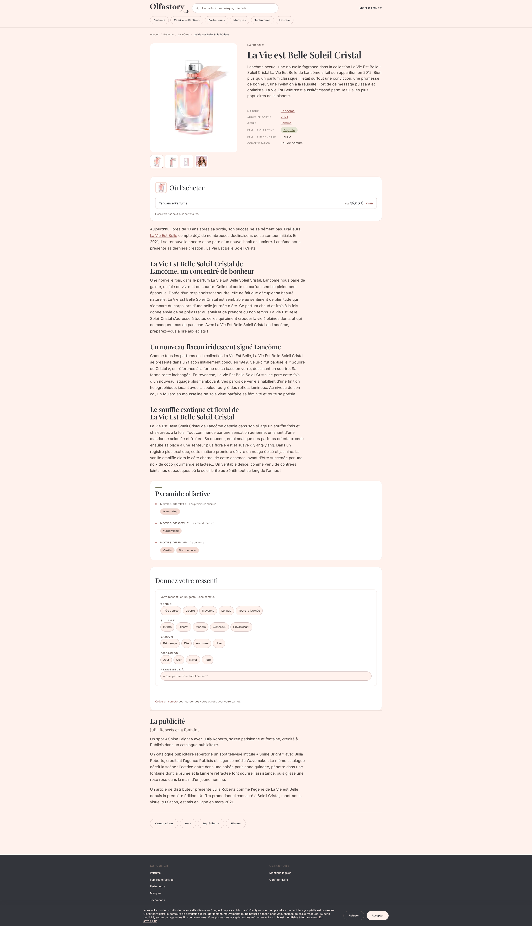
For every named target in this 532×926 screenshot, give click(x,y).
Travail (193, 659)
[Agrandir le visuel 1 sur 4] (193, 97)
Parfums (159, 20)
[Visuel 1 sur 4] (156, 161)
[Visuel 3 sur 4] (186, 161)
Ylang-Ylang (171, 530)
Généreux (219, 627)
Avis (188, 823)
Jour (166, 659)
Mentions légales (280, 872)
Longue (226, 610)
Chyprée (289, 130)
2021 (284, 117)
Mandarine (170, 511)
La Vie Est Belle (163, 235)
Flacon (236, 823)
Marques (239, 20)
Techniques (263, 20)
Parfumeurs (216, 20)
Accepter (377, 915)
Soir (179, 659)
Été (186, 643)
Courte (190, 610)
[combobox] (235, 8)
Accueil (154, 34)
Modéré (201, 627)
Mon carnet (371, 8)
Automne (202, 643)
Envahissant (241, 627)
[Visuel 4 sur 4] (201, 161)
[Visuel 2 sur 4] (171, 161)
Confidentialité (278, 879)
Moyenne (208, 610)
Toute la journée (249, 610)
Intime (167, 627)
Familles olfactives (187, 20)
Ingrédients (211, 823)
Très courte (171, 610)
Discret (183, 627)
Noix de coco (187, 550)
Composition (164, 823)
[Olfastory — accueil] (169, 8)
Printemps (170, 643)
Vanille (167, 550)
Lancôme (184, 34)
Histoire (284, 20)
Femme (286, 123)
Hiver (219, 643)
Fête (207, 659)
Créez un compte (166, 701)
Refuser (354, 915)
